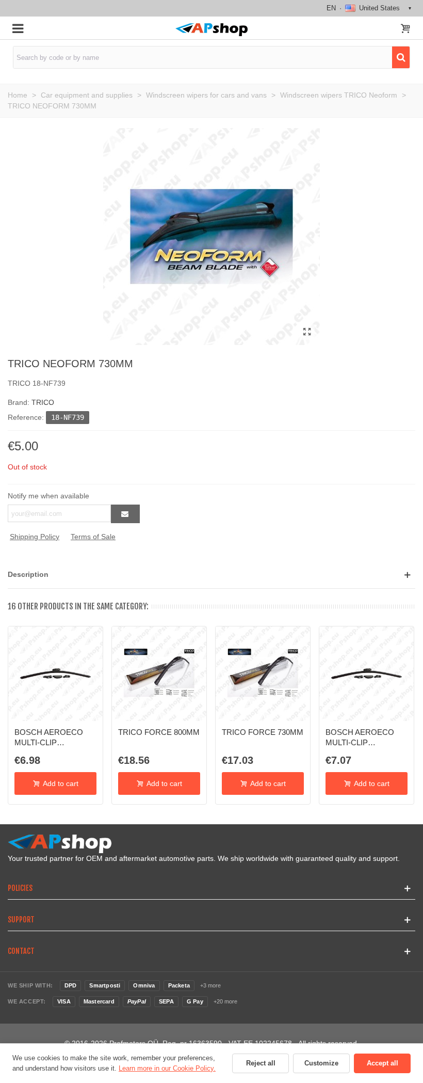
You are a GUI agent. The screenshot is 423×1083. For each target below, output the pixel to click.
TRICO (42, 402)
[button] (211, 574)
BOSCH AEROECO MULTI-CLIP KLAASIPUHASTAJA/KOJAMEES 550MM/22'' (367, 738)
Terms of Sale (93, 536)
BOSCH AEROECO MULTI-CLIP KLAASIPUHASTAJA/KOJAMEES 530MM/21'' (55, 738)
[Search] (401, 57)
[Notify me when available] (125, 514)
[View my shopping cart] (405, 29)
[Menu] (17, 28)
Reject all (260, 1063)
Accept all (382, 1063)
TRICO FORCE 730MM (262, 732)
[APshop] (211, 29)
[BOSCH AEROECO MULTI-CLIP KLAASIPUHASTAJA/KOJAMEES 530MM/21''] (55, 673)
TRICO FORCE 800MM (159, 732)
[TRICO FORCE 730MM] (263, 673)
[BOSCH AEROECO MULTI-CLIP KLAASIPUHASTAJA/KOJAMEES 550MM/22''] (366, 673)
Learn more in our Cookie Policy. (167, 1068)
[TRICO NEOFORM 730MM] (307, 332)
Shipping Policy (34, 536)
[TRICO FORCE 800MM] (159, 673)
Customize (321, 1063)
